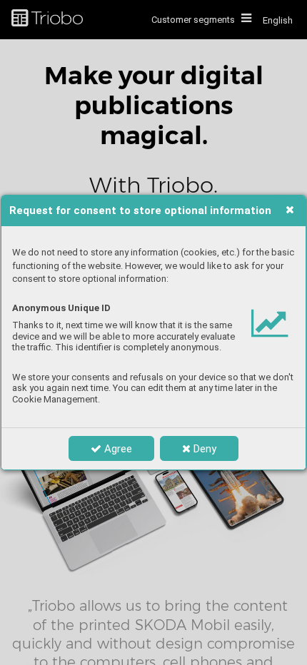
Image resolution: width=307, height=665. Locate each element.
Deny (203, 448)
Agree (116, 448)
